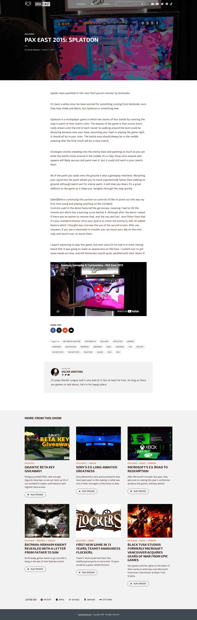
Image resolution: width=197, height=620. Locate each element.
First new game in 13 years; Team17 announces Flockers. (98, 548)
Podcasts (81, 4)
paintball (120, 347)
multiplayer (71, 347)
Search (142, 4)
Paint (109, 347)
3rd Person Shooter (71, 341)
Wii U (118, 352)
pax (130, 347)
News (142, 463)
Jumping (130, 341)
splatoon (88, 352)
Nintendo (98, 347)
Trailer (92, 463)
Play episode (37, 494)
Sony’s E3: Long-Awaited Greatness (96, 469)
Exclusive (29, 34)
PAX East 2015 (58, 352)
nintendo (85, 347)
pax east (139, 347)
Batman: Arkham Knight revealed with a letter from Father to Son (45, 548)
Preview (41, 540)
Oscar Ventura (33, 49)
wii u (109, 352)
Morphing (56, 347)
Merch (94, 4)
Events (105, 4)
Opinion (152, 463)
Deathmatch (90, 341)
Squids (100, 352)
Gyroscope (117, 341)
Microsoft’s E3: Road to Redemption (148, 469)
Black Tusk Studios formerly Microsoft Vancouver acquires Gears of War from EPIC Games (148, 552)
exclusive (104, 341)
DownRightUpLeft (84, 614)
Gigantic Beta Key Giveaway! (40, 469)
